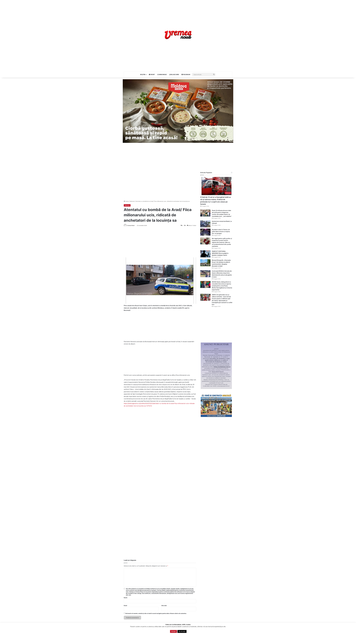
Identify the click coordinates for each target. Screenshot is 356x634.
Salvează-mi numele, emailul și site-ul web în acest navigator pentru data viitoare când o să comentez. (156, 613)
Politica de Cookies (226, 630)
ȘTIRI (143, 74)
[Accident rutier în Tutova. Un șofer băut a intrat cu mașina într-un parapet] (205, 232)
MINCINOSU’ (163, 74)
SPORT (152, 74)
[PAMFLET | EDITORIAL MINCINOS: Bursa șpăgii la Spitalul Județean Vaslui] (205, 253)
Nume (125, 597)
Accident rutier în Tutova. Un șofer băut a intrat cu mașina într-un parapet (221, 231)
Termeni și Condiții (197, 630)
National (132, 201)
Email (125, 605)
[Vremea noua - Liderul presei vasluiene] (178, 35)
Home (127, 201)
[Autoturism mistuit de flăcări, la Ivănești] (205, 223)
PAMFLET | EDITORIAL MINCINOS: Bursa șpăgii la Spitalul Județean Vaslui (220, 253)
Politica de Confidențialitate (212, 630)
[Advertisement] (178, 13)
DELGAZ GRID (174, 74)
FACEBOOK (186, 74)
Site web (164, 605)
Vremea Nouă (130, 225)
